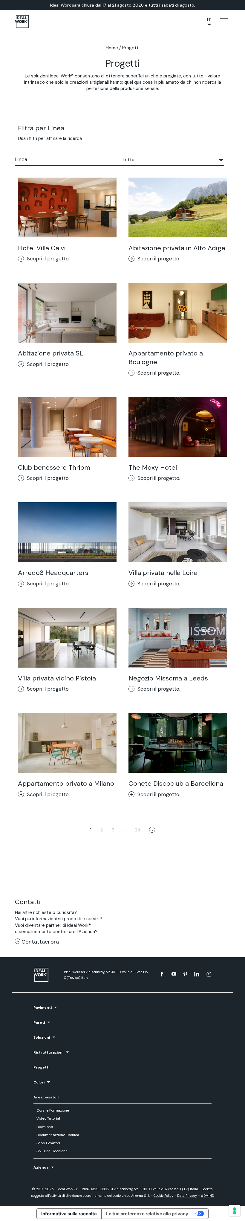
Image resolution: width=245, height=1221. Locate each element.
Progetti (41, 1067)
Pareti (39, 1022)
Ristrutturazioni (48, 1052)
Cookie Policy (163, 1195)
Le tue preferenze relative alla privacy (147, 1214)
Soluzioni (41, 1037)
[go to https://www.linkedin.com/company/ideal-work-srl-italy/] (196, 974)
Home (112, 48)
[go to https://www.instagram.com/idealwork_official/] (209, 974)
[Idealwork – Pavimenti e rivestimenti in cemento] (45, 975)
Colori (39, 1082)
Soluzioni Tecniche (52, 1151)
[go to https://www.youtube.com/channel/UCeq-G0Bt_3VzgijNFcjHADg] (174, 974)
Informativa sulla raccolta (69, 1214)
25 (137, 830)
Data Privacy (187, 1195)
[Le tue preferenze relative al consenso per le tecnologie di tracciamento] (234, 1210)
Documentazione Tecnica (57, 1135)
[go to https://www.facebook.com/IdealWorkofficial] (162, 974)
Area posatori (46, 1097)
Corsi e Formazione (52, 1110)
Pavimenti (42, 1007)
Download (44, 1126)
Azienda (40, 1167)
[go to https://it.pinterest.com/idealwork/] (185, 974)
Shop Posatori (48, 1143)
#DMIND (207, 1195)
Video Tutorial (48, 1118)
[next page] (152, 830)
